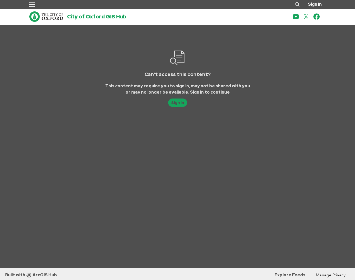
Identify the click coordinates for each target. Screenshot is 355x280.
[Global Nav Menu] (32, 4)
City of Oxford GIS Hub (96, 16)
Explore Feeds (289, 275)
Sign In (315, 4)
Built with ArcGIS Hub (31, 275)
